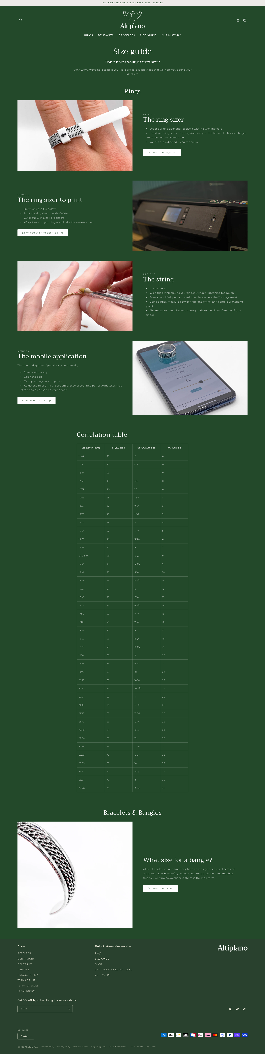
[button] (20, 20)
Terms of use (26, 980)
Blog (98, 964)
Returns (23, 969)
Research (24, 953)
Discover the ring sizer (162, 152)
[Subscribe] (69, 1008)
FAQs (98, 953)
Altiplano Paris (31, 1047)
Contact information (118, 1047)
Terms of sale (137, 1047)
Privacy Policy (27, 975)
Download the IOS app (36, 400)
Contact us (102, 975)
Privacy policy (63, 1047)
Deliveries (24, 964)
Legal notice (151, 1047)
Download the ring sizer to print (42, 232)
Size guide (102, 958)
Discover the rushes (160, 888)
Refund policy (47, 1047)
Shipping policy (98, 1047)
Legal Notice (26, 991)
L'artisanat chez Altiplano (113, 969)
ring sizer (169, 128)
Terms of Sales (27, 985)
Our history (26, 958)
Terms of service (80, 1047)
